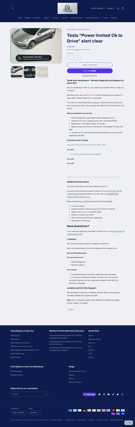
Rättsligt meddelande (116, 420)
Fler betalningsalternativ (89, 75)
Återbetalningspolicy (57, 420)
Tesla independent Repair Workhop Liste (24, 350)
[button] (12, 8)
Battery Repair (15, 357)
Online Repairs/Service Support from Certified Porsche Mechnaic (65, 343)
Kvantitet (70, 53)
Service (71, 378)
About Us (91, 343)
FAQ (89, 346)
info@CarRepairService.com (78, 197)
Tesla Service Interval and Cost (21, 346)
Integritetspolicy (70, 420)
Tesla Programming (17, 353)
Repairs (71, 375)
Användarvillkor (81, 420)
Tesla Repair (14, 339)
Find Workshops (16, 371)
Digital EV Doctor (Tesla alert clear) (26, 419)
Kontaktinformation (102, 420)
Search (90, 335)
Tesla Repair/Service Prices (20, 343)
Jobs (90, 353)
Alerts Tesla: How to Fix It (77, 371)
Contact (91, 350)
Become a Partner (94, 339)
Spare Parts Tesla (75, 382)
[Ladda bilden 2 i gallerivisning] (29, 72)
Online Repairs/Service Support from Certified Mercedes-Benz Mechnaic (65, 337)
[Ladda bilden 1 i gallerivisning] (17, 72)
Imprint (90, 357)
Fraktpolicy (91, 420)
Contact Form (112, 194)
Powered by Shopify (43, 419)
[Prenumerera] (45, 394)
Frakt (76, 49)
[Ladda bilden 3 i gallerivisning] (42, 72)
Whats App (115, 191)
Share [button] (71, 309)
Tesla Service (15, 335)
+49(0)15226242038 (74, 194)
